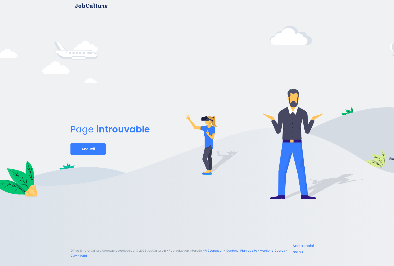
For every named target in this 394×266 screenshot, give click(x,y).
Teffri (83, 256)
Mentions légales (272, 251)
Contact (232, 251)
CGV (73, 256)
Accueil (88, 149)
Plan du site (248, 251)
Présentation (214, 251)
